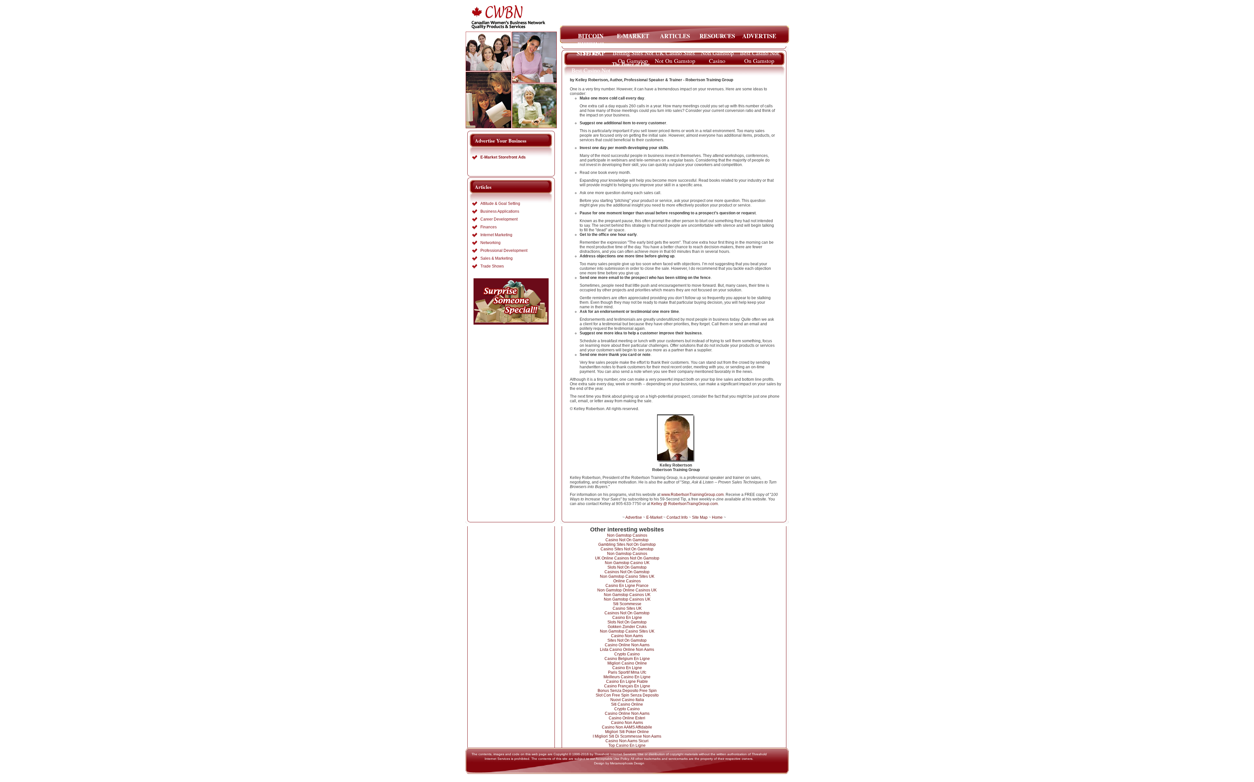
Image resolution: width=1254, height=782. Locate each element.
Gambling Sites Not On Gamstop (627, 544)
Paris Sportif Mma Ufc (627, 672)
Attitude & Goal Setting (500, 203)
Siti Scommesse (627, 604)
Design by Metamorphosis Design (619, 763)
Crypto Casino (627, 654)
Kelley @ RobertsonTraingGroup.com (684, 503)
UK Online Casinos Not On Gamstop (627, 558)
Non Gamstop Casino (717, 54)
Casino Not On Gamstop (627, 540)
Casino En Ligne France (627, 585)
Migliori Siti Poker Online (627, 731)
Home (717, 517)
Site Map (700, 517)
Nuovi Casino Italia (627, 700)
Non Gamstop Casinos (627, 535)
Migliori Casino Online (627, 663)
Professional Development (503, 250)
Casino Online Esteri (627, 718)
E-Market (654, 517)
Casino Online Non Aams (627, 645)
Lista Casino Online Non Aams (627, 649)
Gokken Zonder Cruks (627, 626)
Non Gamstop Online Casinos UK (627, 590)
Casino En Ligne (627, 617)
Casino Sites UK (627, 608)
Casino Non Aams (627, 636)
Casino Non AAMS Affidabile (627, 727)
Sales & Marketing (496, 258)
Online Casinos (627, 581)
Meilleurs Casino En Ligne (627, 677)
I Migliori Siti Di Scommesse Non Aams (627, 736)
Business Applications (499, 211)
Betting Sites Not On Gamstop (633, 54)
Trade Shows (492, 266)
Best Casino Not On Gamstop (759, 54)
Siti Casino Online (627, 704)
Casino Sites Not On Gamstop (627, 549)
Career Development (499, 219)
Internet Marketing (496, 235)
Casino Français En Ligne (627, 686)
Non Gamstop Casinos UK (627, 594)
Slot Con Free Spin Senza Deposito (627, 695)
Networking (490, 242)
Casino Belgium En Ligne (627, 658)
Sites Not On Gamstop (627, 640)
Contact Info (677, 517)
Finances (488, 227)
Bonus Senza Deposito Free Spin (627, 690)
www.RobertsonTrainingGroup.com (692, 494)
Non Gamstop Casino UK (627, 562)
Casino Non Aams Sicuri (627, 741)
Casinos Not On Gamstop (627, 572)
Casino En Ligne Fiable (627, 681)
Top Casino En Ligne (627, 745)
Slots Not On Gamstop (627, 567)
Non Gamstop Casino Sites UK (627, 576)
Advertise (633, 517)
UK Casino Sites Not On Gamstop (675, 54)
